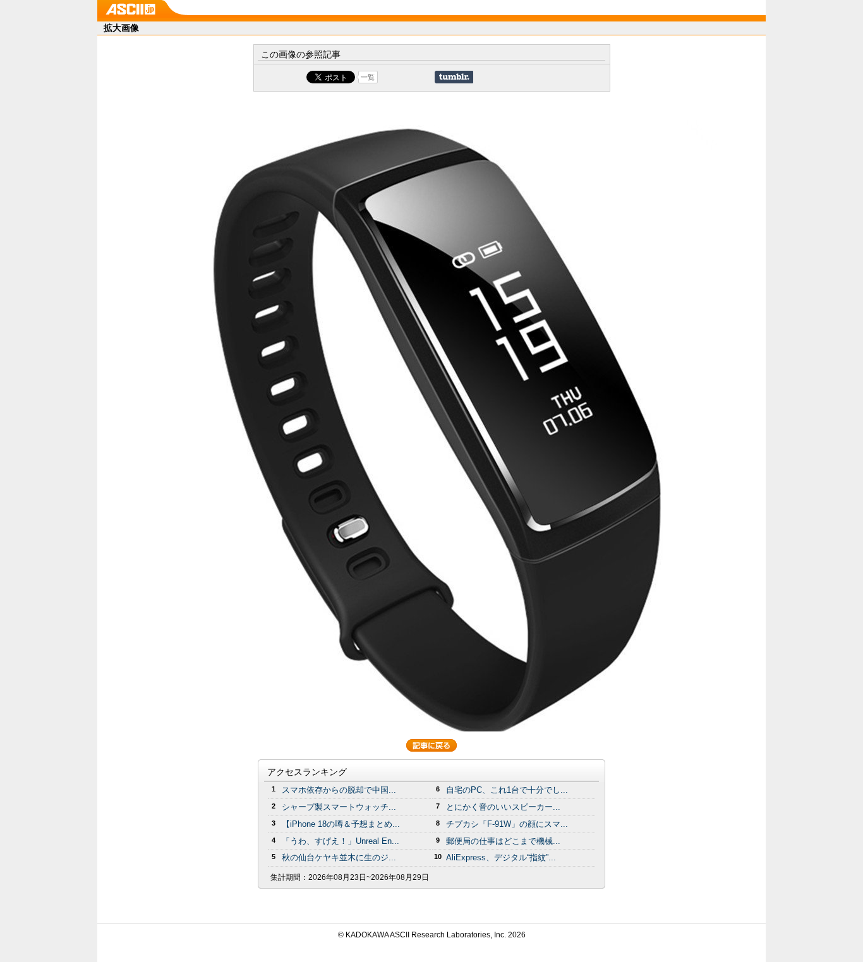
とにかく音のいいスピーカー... (503, 807)
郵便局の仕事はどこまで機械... (503, 841)
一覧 (368, 77)
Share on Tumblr (454, 77)
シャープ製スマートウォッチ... (339, 807)
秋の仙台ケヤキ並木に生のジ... (339, 857)
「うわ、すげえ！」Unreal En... (340, 841)
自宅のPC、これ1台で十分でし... (507, 790)
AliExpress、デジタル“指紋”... (501, 857)
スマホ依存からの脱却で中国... (339, 790)
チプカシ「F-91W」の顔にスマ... (507, 824)
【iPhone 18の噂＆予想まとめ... (341, 824)
